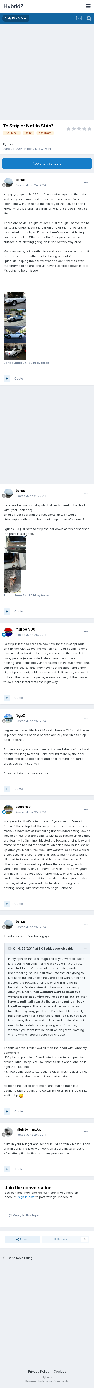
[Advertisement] (47, 73)
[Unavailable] (15, 300)
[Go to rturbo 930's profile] (8, 632)
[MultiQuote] (7, 378)
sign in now (26, 1197)
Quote (18, 378)
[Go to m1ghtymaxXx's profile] (8, 1132)
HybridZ (13, 6)
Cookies (60, 1371)
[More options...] (85, 182)
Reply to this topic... (27, 1215)
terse (11, 144)
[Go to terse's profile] (8, 182)
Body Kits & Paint (39, 148)
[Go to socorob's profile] (8, 809)
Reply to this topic (47, 163)
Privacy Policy (38, 1371)
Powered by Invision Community (47, 1381)
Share (23, 1239)
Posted (31, 185)
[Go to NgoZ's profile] (8, 718)
